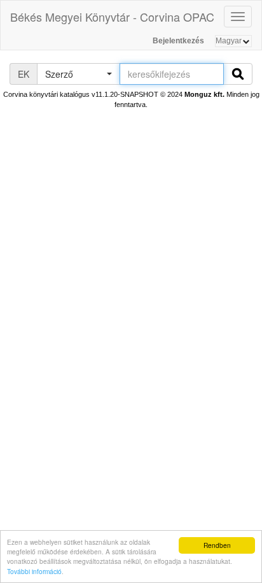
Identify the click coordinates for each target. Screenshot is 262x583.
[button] (78, 74)
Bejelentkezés (178, 40)
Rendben (217, 545)
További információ (34, 571)
